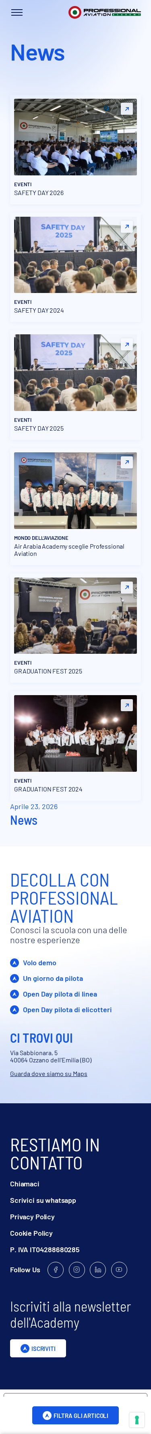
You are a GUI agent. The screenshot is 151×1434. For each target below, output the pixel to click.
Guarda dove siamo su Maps (48, 1073)
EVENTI (22, 184)
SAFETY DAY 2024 (39, 310)
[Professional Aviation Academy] (104, 12)
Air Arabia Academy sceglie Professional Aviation (69, 550)
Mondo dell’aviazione (41, 538)
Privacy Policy (32, 1216)
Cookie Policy (31, 1233)
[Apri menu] (17, 12)
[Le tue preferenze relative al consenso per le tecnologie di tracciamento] (137, 1420)
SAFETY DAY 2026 (39, 192)
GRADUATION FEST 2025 (48, 671)
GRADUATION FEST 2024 (48, 789)
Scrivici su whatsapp (43, 1200)
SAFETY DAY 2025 (39, 428)
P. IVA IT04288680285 (45, 1249)
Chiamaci (24, 1184)
